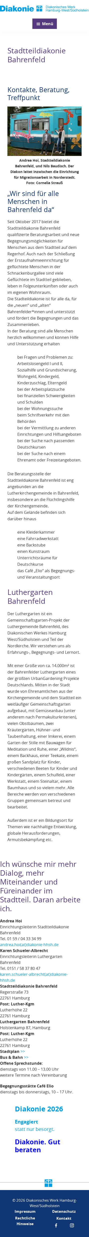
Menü (47, 23)
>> (23, 1051)
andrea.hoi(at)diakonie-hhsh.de (29, 944)
